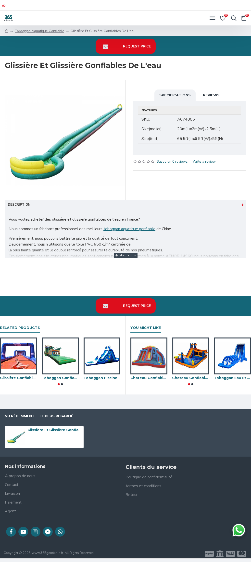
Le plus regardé (56, 416)
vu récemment (20, 416)
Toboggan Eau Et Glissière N (232, 378)
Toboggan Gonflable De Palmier (60, 378)
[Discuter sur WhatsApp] (238, 530)
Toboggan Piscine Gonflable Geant (102, 378)
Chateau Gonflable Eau (190, 378)
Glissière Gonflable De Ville (18, 378)
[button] (59, 384)
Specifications (175, 95)
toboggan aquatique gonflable (129, 229)
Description (19, 204)
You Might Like (145, 328)
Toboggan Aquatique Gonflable (39, 31)
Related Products (20, 328)
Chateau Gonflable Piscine (148, 378)
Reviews (211, 95)
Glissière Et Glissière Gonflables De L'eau (54, 430)
